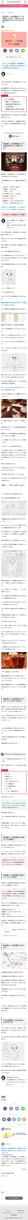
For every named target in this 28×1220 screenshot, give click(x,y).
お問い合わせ (20, 1210)
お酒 (4, 1097)
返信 (24, 1169)
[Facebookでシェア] (11, 51)
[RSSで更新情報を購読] (24, 1119)
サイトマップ (20, 1213)
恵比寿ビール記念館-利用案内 (15, 325)
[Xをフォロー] (9, 1119)
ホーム (7, 1210)
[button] (25, 600)
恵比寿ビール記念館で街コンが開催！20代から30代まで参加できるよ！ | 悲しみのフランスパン (13, 1150)
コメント (4, 1176)
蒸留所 (4, 1099)
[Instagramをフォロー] (14, 1119)
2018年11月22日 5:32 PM (6, 1154)
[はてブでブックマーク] (17, 51)
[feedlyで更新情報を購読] (19, 1119)
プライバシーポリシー (7, 1213)
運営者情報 (14, 1215)
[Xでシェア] (5, 51)
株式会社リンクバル (11, 909)
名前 (2, 1192)
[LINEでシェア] (23, 51)
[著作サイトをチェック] (4, 1119)
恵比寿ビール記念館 (14, 187)
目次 (14, 136)
